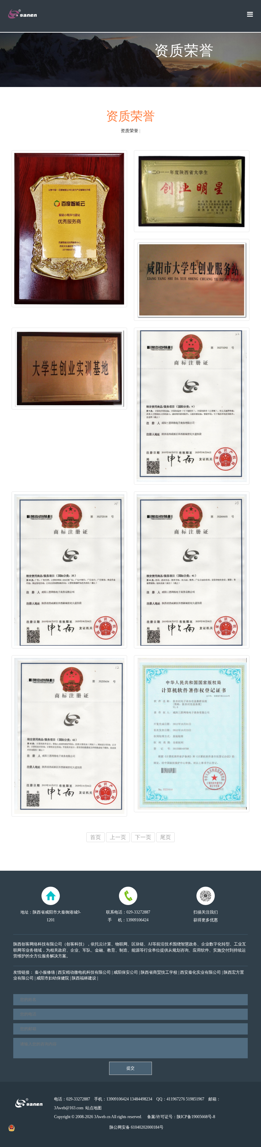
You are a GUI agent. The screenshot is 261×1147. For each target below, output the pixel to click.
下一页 (143, 837)
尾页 (165, 837)
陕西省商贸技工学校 (159, 972)
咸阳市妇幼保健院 (52, 978)
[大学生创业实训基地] (69, 369)
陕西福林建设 (84, 978)
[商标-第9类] (191, 406)
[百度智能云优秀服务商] (69, 228)
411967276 (176, 1099)
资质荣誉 (129, 130)
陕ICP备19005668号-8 (196, 1116)
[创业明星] (191, 191)
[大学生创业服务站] (191, 280)
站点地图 (93, 1108)
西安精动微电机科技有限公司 (84, 972)
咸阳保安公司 (126, 972)
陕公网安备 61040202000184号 (135, 1127)
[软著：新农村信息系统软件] (191, 733)
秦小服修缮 (45, 972)
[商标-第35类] (69, 569)
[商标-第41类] (191, 569)
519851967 (195, 1099)
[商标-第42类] (69, 736)
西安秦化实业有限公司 (200, 972)
